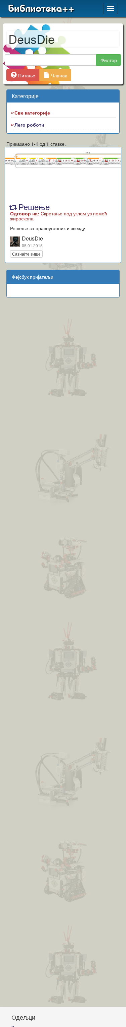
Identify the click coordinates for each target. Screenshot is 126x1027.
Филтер (108, 60)
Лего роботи (29, 124)
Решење (58, 211)
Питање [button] (26, 75)
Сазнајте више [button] (26, 254)
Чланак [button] (58, 75)
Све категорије (32, 112)
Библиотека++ (41, 8)
